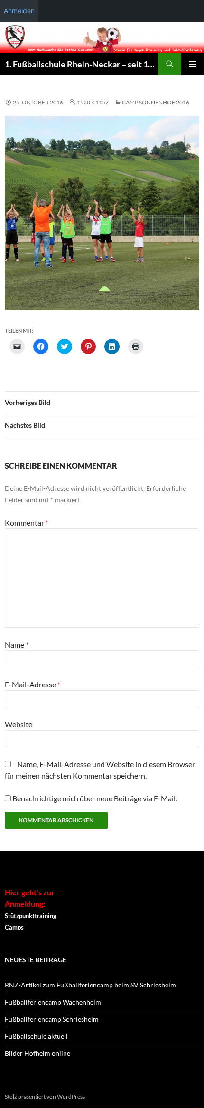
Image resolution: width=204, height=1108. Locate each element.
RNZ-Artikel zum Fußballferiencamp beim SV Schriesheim (90, 985)
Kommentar (26, 522)
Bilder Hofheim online (37, 1053)
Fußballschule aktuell (36, 1036)
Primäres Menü (192, 64)
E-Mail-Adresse (32, 684)
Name (16, 644)
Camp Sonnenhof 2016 (155, 102)
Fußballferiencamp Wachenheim (53, 1002)
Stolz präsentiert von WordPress (45, 1096)
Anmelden (19, 11)
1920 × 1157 (93, 102)
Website (18, 724)
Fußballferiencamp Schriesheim (52, 1019)
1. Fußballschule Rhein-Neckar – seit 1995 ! (81, 64)
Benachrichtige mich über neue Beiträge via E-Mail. (94, 798)
